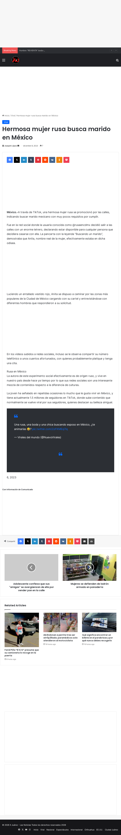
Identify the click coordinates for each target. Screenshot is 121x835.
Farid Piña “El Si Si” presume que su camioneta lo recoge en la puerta (22, 652)
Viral (13, 115)
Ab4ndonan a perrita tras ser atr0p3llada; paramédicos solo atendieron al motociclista (60, 637)
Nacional (50, 829)
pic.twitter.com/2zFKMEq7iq (50, 429)
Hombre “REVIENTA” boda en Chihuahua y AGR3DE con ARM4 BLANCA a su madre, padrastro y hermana (67, 50)
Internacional (76, 829)
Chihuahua (89, 829)
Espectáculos (62, 829)
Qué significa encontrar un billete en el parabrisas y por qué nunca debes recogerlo (97, 637)
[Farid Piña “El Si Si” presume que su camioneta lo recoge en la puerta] (22, 630)
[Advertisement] (60, 23)
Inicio (6, 115)
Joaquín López (10, 146)
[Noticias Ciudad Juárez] (15, 60)
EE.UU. (99, 829)
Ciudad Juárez (111, 829)
